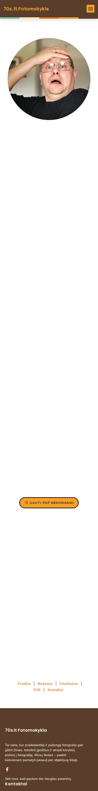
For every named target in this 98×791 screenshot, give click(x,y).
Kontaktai (56, 690)
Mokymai (45, 684)
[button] (90, 9)
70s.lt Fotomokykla (26, 8)
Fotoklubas (68, 684)
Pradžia (24, 684)
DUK (37, 690)
